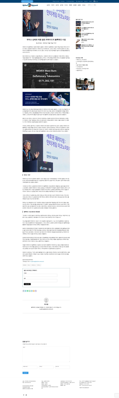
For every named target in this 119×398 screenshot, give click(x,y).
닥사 (29, 265)
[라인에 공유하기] (28, 291)
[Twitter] (26, 395)
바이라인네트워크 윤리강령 (28, 385)
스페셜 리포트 (80, 1)
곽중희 (70, 5)
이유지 (52, 5)
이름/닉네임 (25, 366)
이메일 (25, 273)
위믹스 (39, 265)
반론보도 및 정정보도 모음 (28, 388)
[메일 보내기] (34, 291)
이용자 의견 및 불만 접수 (84, 387)
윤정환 (74, 5)
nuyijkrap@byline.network (37, 261)
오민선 (83, 5)
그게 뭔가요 (80, 66)
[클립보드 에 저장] (36, 291)
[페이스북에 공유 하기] (24, 291)
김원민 (79, 5)
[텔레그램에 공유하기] (32, 291)
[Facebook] (24, 395)
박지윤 (40, 43)
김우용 (61, 5)
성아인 (57, 5)
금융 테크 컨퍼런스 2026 (27, 1)
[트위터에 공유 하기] (26, 291)
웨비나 (86, 1)
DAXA (24, 265)
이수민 (66, 5)
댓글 (24, 347)
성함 (24, 278)
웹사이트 (57, 366)
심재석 (48, 5)
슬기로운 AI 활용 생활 (82, 65)
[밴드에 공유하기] (30, 291)
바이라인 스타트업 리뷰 (83, 68)
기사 (46, 37)
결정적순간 (79, 70)
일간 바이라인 (56, 1)
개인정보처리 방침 (26, 387)
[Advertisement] (46, 329)
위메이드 (34, 265)
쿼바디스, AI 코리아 (82, 59)
